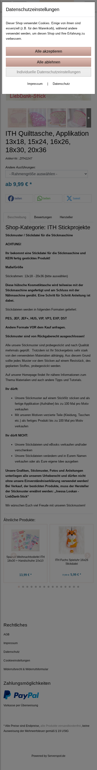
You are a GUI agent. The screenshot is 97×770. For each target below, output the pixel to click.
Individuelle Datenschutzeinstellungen (49, 72)
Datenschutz (61, 84)
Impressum (35, 84)
